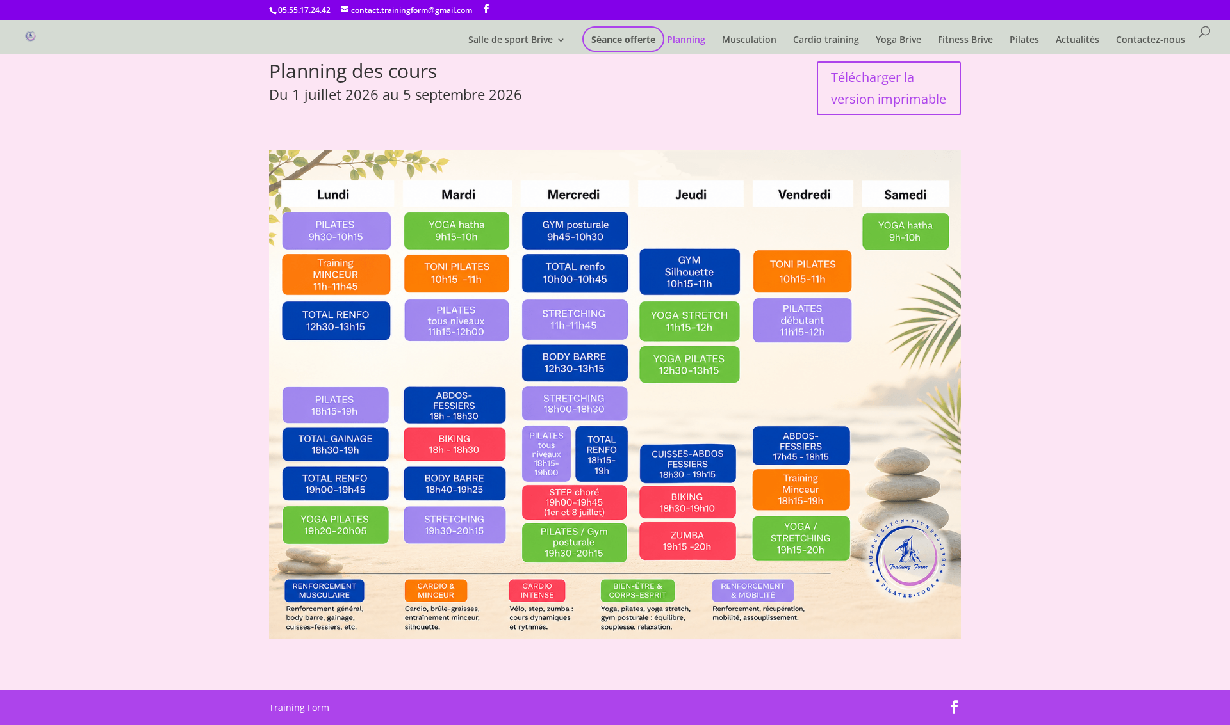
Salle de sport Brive (510, 40)
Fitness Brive (965, 40)
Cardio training (826, 40)
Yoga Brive (898, 40)
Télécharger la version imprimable (888, 88)
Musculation (749, 40)
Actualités (1077, 40)
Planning (686, 40)
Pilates (1024, 40)
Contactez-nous (1150, 40)
